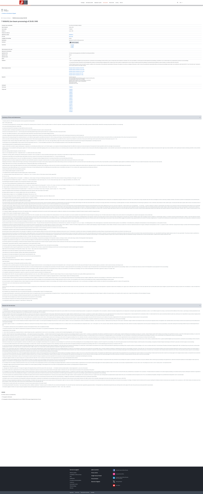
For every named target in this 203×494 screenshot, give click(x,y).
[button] (101, 117)
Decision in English (74, 42)
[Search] (178, 2)
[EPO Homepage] (23, 2)
